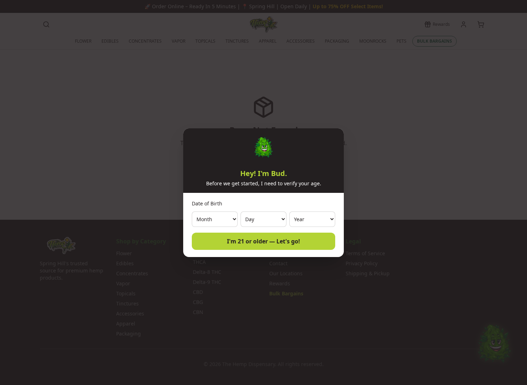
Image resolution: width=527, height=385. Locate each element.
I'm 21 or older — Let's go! (263, 241)
